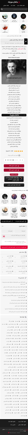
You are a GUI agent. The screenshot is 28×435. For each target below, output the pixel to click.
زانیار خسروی (14, 410)
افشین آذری (9, 327)
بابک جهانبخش (9, 338)
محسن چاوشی (5, 373)
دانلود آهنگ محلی (22, 425)
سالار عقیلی (14, 390)
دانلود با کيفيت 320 (13, 170)
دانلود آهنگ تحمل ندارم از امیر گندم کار (17, 303)
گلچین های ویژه (22, 271)
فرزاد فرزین (7, 395)
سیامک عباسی (15, 381)
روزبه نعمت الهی (8, 413)
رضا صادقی (23, 413)
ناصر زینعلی (23, 358)
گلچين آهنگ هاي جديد (6, 221)
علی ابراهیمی (22, 410)
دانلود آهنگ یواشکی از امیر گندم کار (18, 300)
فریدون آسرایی (22, 395)
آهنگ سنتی (9, 256)
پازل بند (8, 341)
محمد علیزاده (7, 370)
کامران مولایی (20, 49)
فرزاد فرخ (23, 398)
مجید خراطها (22, 370)
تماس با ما (13, 425)
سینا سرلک (6, 384)
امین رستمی (22, 333)
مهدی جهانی (14, 361)
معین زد (18, 367)
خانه (20, 36)
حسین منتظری (22, 347)
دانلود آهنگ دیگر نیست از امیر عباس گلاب (17, 311)
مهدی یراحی (22, 361)
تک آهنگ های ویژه (21, 266)
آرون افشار (23, 321)
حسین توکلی (8, 344)
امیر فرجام (9, 333)
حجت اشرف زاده (22, 350)
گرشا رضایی (23, 393)
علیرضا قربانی (22, 401)
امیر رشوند (16, 333)
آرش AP (10, 321)
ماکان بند (13, 375)
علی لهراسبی (7, 398)
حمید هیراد (13, 350)
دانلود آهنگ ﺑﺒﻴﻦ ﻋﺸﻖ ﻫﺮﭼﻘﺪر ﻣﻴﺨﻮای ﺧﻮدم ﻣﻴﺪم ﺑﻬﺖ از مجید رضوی (13, 283)
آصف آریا (16, 321)
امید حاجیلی (16, 330)
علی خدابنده (22, 407)
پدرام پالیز (23, 344)
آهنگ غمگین (6, 5)
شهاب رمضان (14, 378)
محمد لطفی (15, 370)
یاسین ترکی (15, 355)
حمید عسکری (5, 347)
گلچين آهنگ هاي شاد (19, 221)
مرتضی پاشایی (11, 367)
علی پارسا (15, 407)
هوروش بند (8, 355)
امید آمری (23, 330)
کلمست (16, 393)
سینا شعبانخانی (14, 384)
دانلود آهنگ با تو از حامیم (20, 306)
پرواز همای (16, 344)
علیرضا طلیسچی (7, 401)
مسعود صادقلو (7, 364)
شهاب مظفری (22, 378)
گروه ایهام (17, 338)
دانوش (18, 353)
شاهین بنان (22, 381)
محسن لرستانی (14, 373)
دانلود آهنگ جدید (21, 5)
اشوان (16, 327)
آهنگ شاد (13, 5)
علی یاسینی (15, 404)
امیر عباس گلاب (15, 335)
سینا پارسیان (14, 387)
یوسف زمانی (22, 355)
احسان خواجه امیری (12, 324)
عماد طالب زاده (16, 398)
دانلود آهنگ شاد (11, 421)
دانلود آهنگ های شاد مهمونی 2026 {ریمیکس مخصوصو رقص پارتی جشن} (14, 296)
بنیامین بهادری (15, 341)
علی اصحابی (8, 407)
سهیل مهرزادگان (5, 387)
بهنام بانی (23, 341)
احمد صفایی (22, 327)
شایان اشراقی (6, 378)
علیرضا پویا (15, 401)
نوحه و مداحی (9, 271)
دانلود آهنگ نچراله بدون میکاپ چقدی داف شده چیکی (14, 287)
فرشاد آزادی (14, 395)
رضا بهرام (16, 413)
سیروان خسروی (6, 381)
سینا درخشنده (22, 387)
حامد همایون (14, 347)
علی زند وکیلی (7, 404)
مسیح (24, 367)
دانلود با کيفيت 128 (13, 166)
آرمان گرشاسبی (22, 324)
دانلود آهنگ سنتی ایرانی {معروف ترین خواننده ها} (15, 292)
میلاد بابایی (15, 358)
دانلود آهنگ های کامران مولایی (14, 185)
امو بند (7, 335)
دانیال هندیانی (12, 353)
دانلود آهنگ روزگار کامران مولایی (16, 40)
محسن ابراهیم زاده (21, 375)
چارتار (24, 353)
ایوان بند (23, 338)
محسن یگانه (22, 373)
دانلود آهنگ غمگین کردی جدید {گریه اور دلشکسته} (15, 290)
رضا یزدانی (7, 410)
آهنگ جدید (17, 43)
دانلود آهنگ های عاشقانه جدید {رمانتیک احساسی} (15, 309)
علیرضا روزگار (22, 404)
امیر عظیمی (23, 335)
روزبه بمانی (23, 415)
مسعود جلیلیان (16, 364)
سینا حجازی (22, 384)
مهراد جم (8, 358)
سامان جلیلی (7, 390)
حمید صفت (6, 350)
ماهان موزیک (14, 2)
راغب (5, 353)
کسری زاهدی (9, 393)
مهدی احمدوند (7, 361)
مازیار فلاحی (6, 375)
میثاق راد (23, 364)
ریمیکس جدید (9, 266)
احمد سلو (4, 324)
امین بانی (9, 330)
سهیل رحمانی (22, 390)
